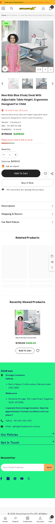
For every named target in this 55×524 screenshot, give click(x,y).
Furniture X (15, 122)
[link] (45, 173)
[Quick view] (38, 312)
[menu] (3, 8)
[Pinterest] (15, 478)
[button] (45, 69)
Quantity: (6, 149)
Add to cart (21, 173)
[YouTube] (22, 478)
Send (49, 467)
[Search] (11, 8)
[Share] (51, 173)
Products (13, 15)
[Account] (43, 8)
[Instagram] (8, 478)
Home (3, 15)
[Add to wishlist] (37, 350)
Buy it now (28, 182)
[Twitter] (28, 478)
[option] (27, 46)
